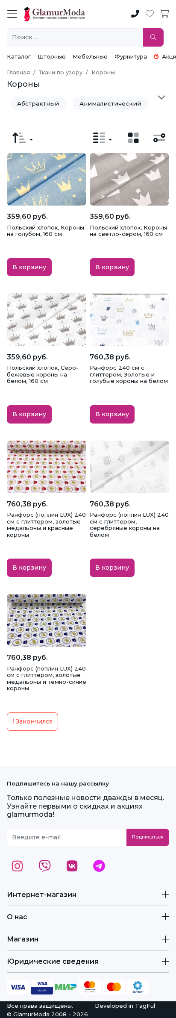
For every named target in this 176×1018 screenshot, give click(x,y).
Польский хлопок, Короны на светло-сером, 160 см (128, 231)
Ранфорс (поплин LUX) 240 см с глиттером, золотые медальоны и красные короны (46, 524)
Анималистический (110, 103)
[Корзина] (164, 14)
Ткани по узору (60, 72)
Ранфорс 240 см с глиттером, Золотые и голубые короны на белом (129, 374)
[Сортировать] (22, 138)
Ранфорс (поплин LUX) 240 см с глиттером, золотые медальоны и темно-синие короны (46, 678)
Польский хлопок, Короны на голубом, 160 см (45, 231)
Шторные (52, 56)
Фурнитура (130, 56)
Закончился (33, 721)
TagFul (145, 1005)
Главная (18, 72)
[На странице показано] (102, 138)
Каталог (19, 56)
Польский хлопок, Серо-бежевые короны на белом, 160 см (43, 374)
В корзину (29, 267)
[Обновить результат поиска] (153, 37)
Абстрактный (38, 103)
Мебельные (90, 56)
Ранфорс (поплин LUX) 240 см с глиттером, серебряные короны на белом (129, 524)
